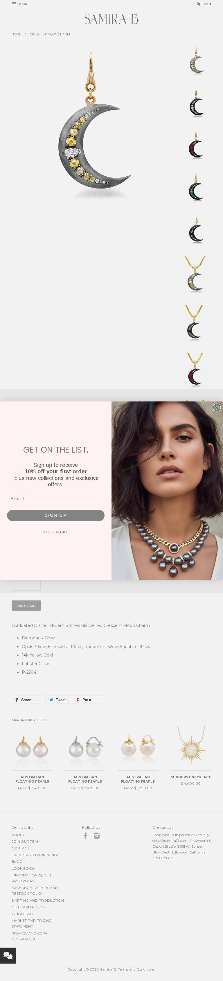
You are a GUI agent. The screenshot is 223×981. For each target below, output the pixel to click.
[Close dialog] (216, 407)
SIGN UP (56, 515)
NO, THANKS (56, 532)
